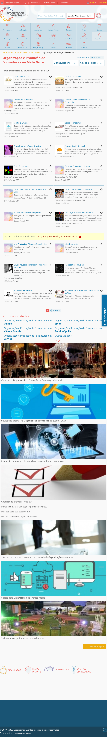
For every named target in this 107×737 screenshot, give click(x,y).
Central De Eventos (73, 76)
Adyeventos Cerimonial (75, 146)
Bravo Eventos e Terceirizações (27, 146)
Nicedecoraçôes (72, 244)
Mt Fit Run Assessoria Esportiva (27, 212)
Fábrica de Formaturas (24, 99)
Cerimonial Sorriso (22, 76)
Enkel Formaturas (21, 166)
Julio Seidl (23, 290)
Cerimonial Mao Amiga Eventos (78, 189)
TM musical (74, 265)
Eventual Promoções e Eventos (78, 166)
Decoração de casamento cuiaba (79, 212)
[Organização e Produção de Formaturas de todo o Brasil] (102, 57)
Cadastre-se (102, 2)
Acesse (92, 2)
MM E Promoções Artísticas (30, 244)
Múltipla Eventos (21, 123)
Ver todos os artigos (94, 646)
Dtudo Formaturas (73, 123)
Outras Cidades (63, 335)
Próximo (56, 310)
